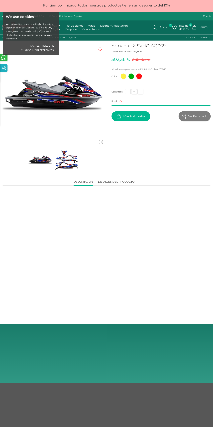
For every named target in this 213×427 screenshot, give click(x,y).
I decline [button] (48, 45)
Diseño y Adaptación (114, 25)
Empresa (71, 29)
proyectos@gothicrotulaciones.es (193, 356)
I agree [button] (34, 45)
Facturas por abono (118, 408)
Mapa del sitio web (12, 403)
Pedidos (112, 403)
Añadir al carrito (133, 116)
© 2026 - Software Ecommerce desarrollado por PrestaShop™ (35, 424)
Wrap (91, 25)
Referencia (117, 51)
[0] (174, 27)
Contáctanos (9, 398)
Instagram (180, 363)
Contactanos (91, 29)
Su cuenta (115, 391)
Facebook (180, 372)
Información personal (119, 398)
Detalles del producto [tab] (116, 181)
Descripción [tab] (83, 181)
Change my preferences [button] (37, 50)
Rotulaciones (74, 25)
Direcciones (114, 413)
